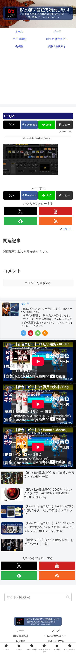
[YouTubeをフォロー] (55, 211)
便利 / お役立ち (55, 641)
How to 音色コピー (55, 635)
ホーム (20, 630)
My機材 (20, 641)
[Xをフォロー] (20, 211)
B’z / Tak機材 (20, 635)
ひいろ (25, 303)
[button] (64, 125)
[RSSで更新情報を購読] (55, 221)
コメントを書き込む (38, 283)
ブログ (55, 630)
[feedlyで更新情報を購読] (20, 221)
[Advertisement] (38, 79)
